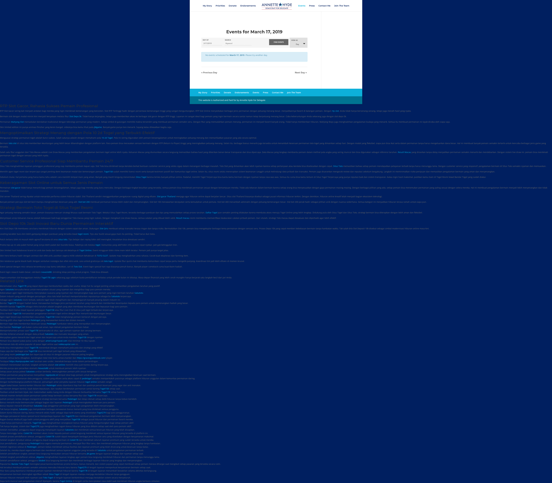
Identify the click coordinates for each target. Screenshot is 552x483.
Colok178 (28, 433)
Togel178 (22, 286)
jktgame (40, 457)
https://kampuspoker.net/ (21, 361)
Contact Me (324, 6)
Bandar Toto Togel (20, 464)
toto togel (108, 261)
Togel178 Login (48, 277)
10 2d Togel (107, 137)
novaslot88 (46, 272)
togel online (91, 382)
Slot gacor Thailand (166, 196)
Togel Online (85, 250)
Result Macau (404, 152)
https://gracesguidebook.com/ (91, 357)
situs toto (62, 239)
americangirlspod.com (56, 340)
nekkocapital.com (66, 344)
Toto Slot (78, 266)
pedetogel (87, 378)
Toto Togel (48, 477)
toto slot (13, 143)
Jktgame (98, 127)
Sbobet (42, 460)
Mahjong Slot (17, 121)
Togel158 (108, 171)
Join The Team (341, 6)
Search (228, 40)
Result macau (182, 218)
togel (98, 245)
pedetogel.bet (22, 354)
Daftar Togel (211, 212)
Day (297, 44)
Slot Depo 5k (75, 116)
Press (312, 6)
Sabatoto (9, 289)
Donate (233, 6)
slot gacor (15, 187)
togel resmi (83, 234)
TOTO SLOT (102, 255)
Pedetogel (35, 320)
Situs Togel (141, 177)
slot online (60, 364)
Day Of (206, 40)
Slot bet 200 (84, 202)
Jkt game (91, 453)
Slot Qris (104, 228)
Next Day (301, 72)
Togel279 (12, 303)
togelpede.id (52, 375)
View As (294, 40)
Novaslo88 (43, 368)
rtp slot (335, 111)
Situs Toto (338, 166)
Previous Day (209, 72)
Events (301, 6)
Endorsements (248, 6)
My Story (207, 6)
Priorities (220, 6)
